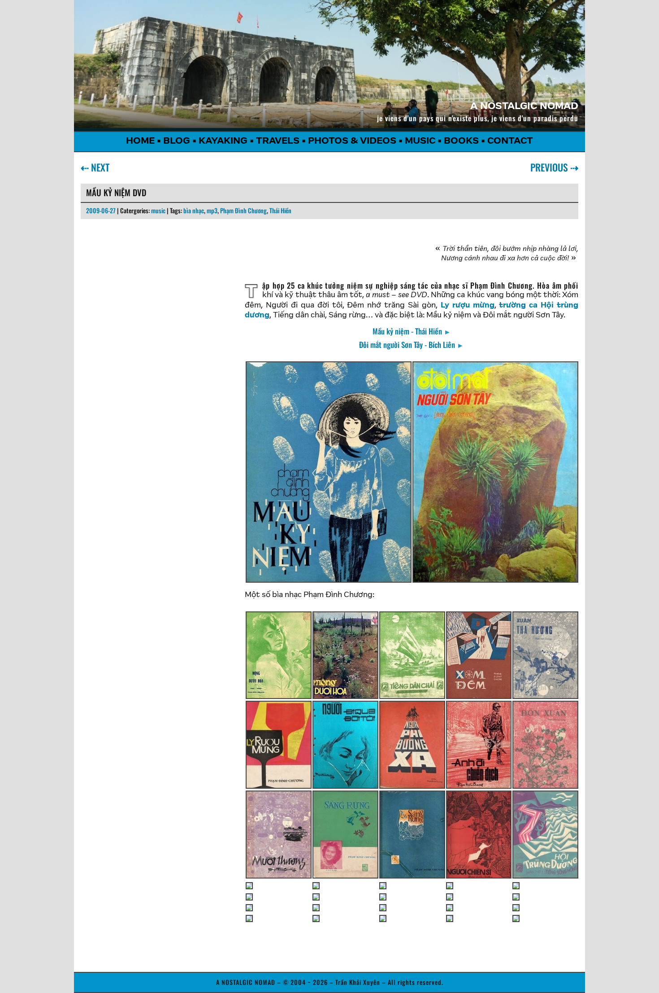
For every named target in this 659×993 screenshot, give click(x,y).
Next (98, 167)
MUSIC (420, 141)
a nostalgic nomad (524, 107)
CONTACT (510, 141)
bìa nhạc (193, 210)
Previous (551, 167)
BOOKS (461, 141)
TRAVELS (277, 141)
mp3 (212, 210)
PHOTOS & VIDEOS (352, 141)
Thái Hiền (280, 210)
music (158, 210)
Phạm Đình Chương (243, 210)
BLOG (176, 141)
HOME (140, 141)
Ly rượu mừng (467, 305)
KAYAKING (223, 141)
